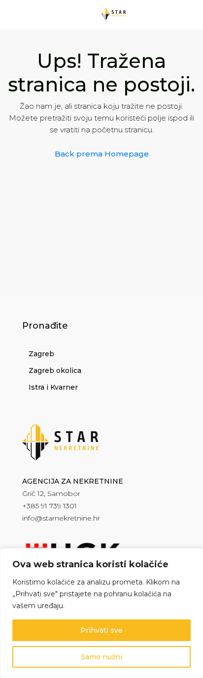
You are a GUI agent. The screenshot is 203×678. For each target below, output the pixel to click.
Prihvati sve (101, 630)
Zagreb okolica (55, 370)
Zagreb (41, 353)
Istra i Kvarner (53, 387)
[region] (101, 613)
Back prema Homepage (102, 153)
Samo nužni (101, 656)
